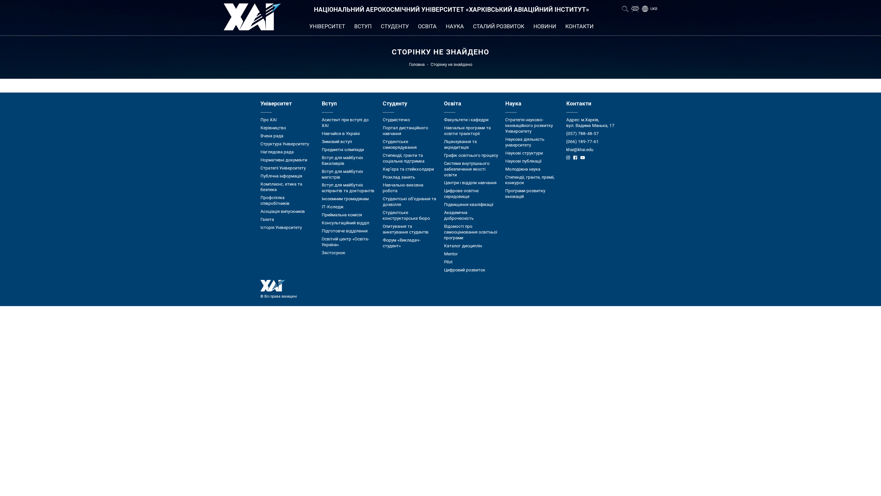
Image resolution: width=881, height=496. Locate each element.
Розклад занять (399, 177)
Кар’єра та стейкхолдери (408, 169)
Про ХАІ (268, 119)
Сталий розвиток (498, 26)
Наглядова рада (277, 152)
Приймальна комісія (342, 214)
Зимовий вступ (337, 141)
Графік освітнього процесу (471, 155)
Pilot (448, 262)
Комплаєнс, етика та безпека (281, 186)
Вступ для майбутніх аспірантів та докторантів (348, 187)
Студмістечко (396, 119)
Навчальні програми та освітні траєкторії (467, 130)
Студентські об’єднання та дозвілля (409, 201)
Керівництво (273, 127)
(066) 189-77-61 (582, 141)
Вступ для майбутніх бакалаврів (342, 160)
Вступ (363, 26)
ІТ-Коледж (332, 206)
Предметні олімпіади (343, 149)
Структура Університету (284, 144)
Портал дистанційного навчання (405, 130)
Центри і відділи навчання (470, 182)
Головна (417, 64)
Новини (544, 26)
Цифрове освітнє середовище (461, 193)
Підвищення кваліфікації (468, 204)
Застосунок (333, 252)
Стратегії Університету (283, 168)
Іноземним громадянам (345, 198)
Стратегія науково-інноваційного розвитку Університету (529, 125)
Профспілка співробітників (275, 200)
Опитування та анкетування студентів (406, 229)
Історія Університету (281, 227)
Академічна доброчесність (459, 215)
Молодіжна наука (522, 169)
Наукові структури (524, 153)
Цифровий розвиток (464, 270)
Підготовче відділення (345, 231)
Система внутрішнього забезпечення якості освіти (467, 169)
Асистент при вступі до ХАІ (345, 122)
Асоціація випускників (282, 211)
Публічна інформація (281, 176)
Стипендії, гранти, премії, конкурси (530, 180)
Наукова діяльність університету (524, 142)
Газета (267, 219)
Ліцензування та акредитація (460, 144)
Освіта (427, 26)
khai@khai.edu (579, 149)
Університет (327, 26)
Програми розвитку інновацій (525, 193)
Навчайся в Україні (341, 133)
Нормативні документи (283, 160)
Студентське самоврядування (400, 144)
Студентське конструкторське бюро (406, 215)
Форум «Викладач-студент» (402, 242)
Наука (455, 26)
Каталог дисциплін (463, 245)
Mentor (451, 253)
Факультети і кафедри (466, 119)
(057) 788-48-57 (582, 133)
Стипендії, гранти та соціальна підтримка (403, 158)
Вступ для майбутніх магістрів (342, 174)
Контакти (579, 26)
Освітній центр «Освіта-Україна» (345, 241)
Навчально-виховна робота (403, 187)
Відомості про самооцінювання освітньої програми (470, 232)
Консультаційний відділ (345, 222)
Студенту (395, 26)
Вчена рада (271, 135)
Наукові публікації (523, 161)
